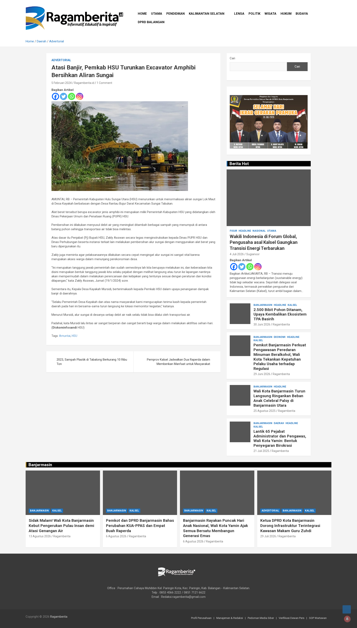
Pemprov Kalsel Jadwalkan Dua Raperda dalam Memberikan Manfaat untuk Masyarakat (178, 362)
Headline (245, 230)
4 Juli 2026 (237, 254)
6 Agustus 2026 (116, 536)
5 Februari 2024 (61, 83)
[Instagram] (79, 96)
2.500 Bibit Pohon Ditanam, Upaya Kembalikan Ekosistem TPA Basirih (280, 314)
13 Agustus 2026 (40, 536)
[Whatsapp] (71, 96)
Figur (233, 230)
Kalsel (292, 305)
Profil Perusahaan (201, 618)
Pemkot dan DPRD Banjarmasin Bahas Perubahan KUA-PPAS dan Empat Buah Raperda (140, 525)
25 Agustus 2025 (264, 410)
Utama (156, 13)
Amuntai (64, 335)
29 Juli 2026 (268, 536)
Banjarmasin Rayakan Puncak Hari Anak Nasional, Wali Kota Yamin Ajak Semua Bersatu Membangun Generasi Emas (215, 528)
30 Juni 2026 (261, 324)
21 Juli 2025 (261, 451)
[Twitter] (63, 96)
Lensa (239, 13)
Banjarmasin (262, 305)
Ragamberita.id (84, 83)
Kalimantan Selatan (206, 13)
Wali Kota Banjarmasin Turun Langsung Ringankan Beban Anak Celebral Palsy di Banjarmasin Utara (279, 398)
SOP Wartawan (318, 618)
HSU (74, 335)
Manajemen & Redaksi (229, 618)
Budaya (302, 13)
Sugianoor (253, 254)
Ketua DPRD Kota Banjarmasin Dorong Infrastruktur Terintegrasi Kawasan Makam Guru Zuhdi (290, 525)
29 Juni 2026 (261, 374)
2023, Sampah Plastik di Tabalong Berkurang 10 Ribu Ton (92, 362)
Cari (232, 58)
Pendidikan (175, 13)
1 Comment (104, 83)
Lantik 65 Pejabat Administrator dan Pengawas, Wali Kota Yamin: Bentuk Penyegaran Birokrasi (279, 438)
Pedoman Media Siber (261, 618)
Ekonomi (280, 337)
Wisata (270, 13)
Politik (254, 13)
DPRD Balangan (151, 22)
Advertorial (61, 60)
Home (142, 13)
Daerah (279, 423)
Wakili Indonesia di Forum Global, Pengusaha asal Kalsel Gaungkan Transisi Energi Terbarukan (264, 242)
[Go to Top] (347, 609)
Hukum (286, 13)
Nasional (259, 230)
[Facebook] (55, 96)
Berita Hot (239, 163)
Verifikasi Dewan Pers (291, 618)
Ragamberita (281, 324)
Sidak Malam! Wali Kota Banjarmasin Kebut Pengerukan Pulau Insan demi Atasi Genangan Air (61, 525)
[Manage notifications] (347, 619)
